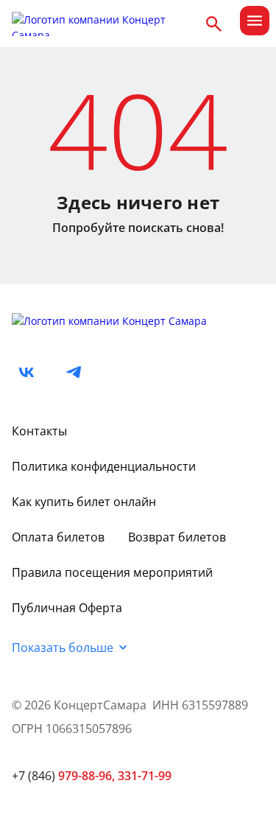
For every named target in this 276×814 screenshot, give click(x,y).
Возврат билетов (177, 537)
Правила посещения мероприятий (112, 572)
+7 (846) (63, 776)
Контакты (39, 431)
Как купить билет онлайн (84, 502)
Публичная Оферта (67, 608)
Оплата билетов (58, 537)
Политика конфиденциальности (104, 466)
